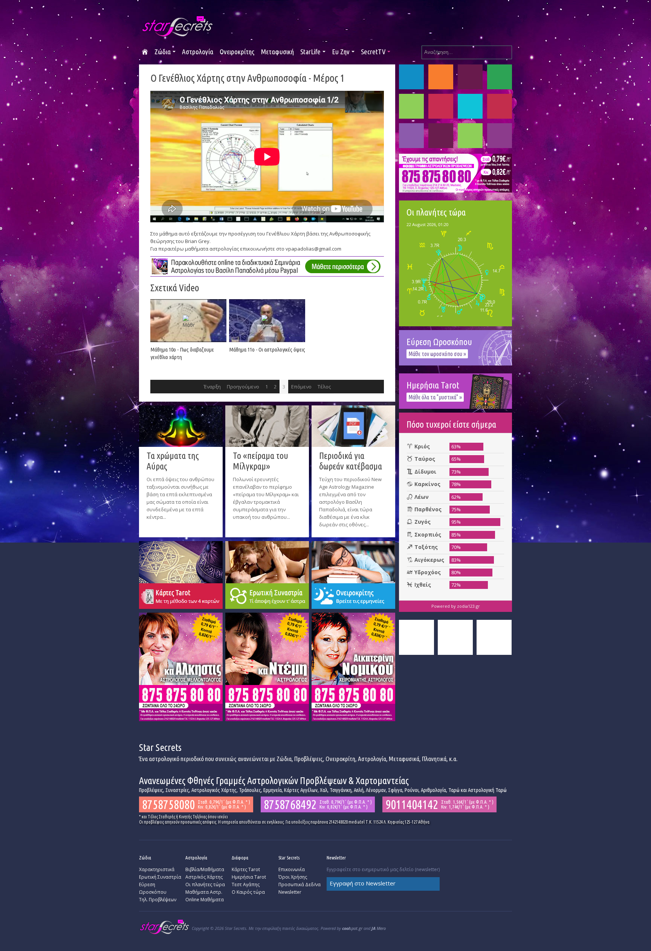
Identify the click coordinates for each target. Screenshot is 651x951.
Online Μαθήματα (204, 899)
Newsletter (289, 892)
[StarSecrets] (178, 26)
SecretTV (373, 51)
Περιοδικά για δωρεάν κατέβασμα (350, 461)
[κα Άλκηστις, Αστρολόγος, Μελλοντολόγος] (181, 666)
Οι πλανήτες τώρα (205, 884)
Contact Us (494, 637)
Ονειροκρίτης (237, 51)
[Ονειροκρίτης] (353, 574)
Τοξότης (411, 135)
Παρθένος (440, 106)
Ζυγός (470, 106)
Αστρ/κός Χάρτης (204, 877)
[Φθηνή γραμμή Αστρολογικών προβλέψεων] (455, 172)
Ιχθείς (499, 135)
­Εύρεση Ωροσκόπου (153, 888)
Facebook (416, 637)
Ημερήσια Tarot (249, 877)
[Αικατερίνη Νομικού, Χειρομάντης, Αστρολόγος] (353, 666)
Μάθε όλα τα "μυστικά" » (435, 397)
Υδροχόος (470, 135)
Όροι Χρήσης (292, 877)
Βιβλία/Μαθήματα (204, 869)
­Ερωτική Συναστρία (160, 877)
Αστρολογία (197, 51)
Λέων (411, 106)
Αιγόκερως (440, 135)
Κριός (411, 76)
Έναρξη (212, 386)
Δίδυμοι (470, 76)
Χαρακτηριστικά (156, 869)
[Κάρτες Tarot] (181, 574)
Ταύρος (440, 76)
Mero (378, 928)
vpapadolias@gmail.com (313, 248)
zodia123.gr (468, 606)
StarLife (310, 51)
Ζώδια (162, 51)
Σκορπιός (499, 106)
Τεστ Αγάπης (246, 884)
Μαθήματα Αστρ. (203, 892)
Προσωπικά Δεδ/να (299, 884)
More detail (150, 526)
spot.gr (352, 928)
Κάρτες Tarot (246, 869)
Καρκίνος (499, 76)
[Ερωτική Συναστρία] (267, 574)
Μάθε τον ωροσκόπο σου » (437, 353)
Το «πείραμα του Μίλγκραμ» (260, 461)
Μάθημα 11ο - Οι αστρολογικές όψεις (267, 349)
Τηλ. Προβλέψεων (157, 899)
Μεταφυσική (277, 51)
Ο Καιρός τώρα (248, 892)
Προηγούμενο (243, 386)
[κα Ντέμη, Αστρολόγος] (267, 666)
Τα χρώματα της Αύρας (173, 461)
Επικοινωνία (291, 869)
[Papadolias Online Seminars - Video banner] (267, 265)
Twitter (455, 637)
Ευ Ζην (341, 51)
